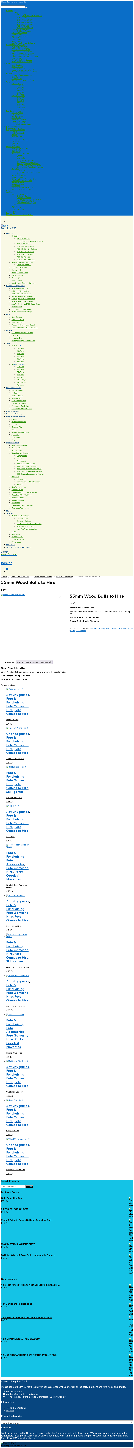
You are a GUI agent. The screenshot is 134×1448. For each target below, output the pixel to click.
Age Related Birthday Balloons (23, 43)
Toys (8, 82)
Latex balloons (17, 38)
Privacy (10, 1410)
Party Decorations (13, 126)
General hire (16, 118)
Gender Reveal (17, 177)
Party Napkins (17, 58)
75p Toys (20, 101)
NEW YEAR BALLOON (25, 201)
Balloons (9, 11)
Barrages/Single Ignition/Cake (23, 80)
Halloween (15, 206)
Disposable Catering (14, 128)
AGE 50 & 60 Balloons (25, 24)
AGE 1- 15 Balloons (24, 17)
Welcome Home (18, 182)
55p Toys (20, 97)
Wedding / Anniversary (20, 153)
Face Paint (15, 143)
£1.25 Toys (21, 106)
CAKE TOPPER (17, 67)
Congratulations (18, 184)
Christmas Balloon (24, 198)
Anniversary (21, 158)
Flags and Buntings (19, 121)
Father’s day (16, 211)
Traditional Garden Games (22, 124)
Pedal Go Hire (12, 720)
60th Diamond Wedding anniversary (30, 167)
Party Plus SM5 (8, 228)
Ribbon (14, 135)
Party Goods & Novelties (15, 130)
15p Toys (20, 85)
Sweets (14, 131)
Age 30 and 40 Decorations (22, 51)
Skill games (16, 114)
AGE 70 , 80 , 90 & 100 (25, 28)
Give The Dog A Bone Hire (17, 967)
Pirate (14, 138)
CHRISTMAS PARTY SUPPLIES (29, 199)
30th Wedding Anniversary (27, 162)
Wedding (20, 157)
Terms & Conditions (16, 1408)
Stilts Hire (10, 837)
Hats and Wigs (17, 136)
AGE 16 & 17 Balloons (25, 19)
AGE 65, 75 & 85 (23, 26)
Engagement (21, 155)
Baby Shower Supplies (20, 148)
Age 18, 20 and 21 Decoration (23, 53)
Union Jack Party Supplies (21, 189)
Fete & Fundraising (19, 119)
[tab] (9, 662)
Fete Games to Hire (13, 111)
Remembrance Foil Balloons (22, 187)
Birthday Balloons (23, 14)
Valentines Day (17, 208)
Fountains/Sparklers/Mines (22, 75)
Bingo (8, 191)
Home (4, 577)
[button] (60, 597)
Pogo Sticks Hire (13, 926)
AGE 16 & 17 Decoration (21, 50)
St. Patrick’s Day (18, 209)
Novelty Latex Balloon (20, 36)
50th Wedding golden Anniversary (29, 165)
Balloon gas (16, 39)
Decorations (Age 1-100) (15, 45)
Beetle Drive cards (14, 1053)
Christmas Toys (23, 196)
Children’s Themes (24, 31)
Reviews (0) (46, 662)
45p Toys (20, 94)
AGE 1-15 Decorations (20, 48)
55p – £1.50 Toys (18, 96)
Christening (21, 170)
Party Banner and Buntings (22, 62)
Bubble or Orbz (17, 34)
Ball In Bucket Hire (14, 798)
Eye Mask (15, 141)
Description (9, 662)
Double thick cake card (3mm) (23, 70)
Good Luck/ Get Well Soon (22, 181)
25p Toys (20, 89)
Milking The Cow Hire (15, 1006)
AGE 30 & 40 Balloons (25, 22)
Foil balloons (16, 12)
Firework (9, 73)
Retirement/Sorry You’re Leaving (24, 179)
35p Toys (20, 92)
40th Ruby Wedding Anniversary (29, 164)
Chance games (17, 113)
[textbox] (67, 1423)
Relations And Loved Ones (32, 16)
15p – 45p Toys (17, 84)
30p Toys (20, 90)
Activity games (17, 116)
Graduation (16, 186)
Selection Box (17, 79)
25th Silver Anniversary (25, 160)
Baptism (20, 174)
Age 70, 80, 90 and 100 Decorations (25, 56)
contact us (14, 1387)
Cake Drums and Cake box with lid (24, 72)
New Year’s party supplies (26, 203)
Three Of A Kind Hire (15, 759)
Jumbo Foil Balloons (19, 33)
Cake (8, 63)
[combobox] (67, 1422)
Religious (15, 169)
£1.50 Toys (21, 107)
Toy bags (20, 109)
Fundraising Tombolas (20, 123)
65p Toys (20, 99)
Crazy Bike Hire (12, 1131)
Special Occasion (13, 147)
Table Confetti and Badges (22, 60)
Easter (14, 204)
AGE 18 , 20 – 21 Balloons (26, 21)
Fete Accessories (15, 862)
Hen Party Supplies (19, 175)
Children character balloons (22, 29)
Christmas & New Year (20, 194)
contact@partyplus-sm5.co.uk (22, 1394)
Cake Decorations (18, 68)
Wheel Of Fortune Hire (15, 1170)
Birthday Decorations (20, 46)
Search (29, 1187)
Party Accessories (19, 133)
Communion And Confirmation (28, 172)
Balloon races (17, 41)
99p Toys (20, 102)
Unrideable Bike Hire (15, 1092)
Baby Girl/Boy (17, 150)
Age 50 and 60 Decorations (22, 55)
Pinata (14, 145)
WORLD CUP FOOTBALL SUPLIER (19, 215)
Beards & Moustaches (20, 140)
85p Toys (20, 104)
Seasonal (9, 192)
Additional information (27, 662)
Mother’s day (16, 152)
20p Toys (20, 87)
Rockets (15, 77)
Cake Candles (17, 65)
